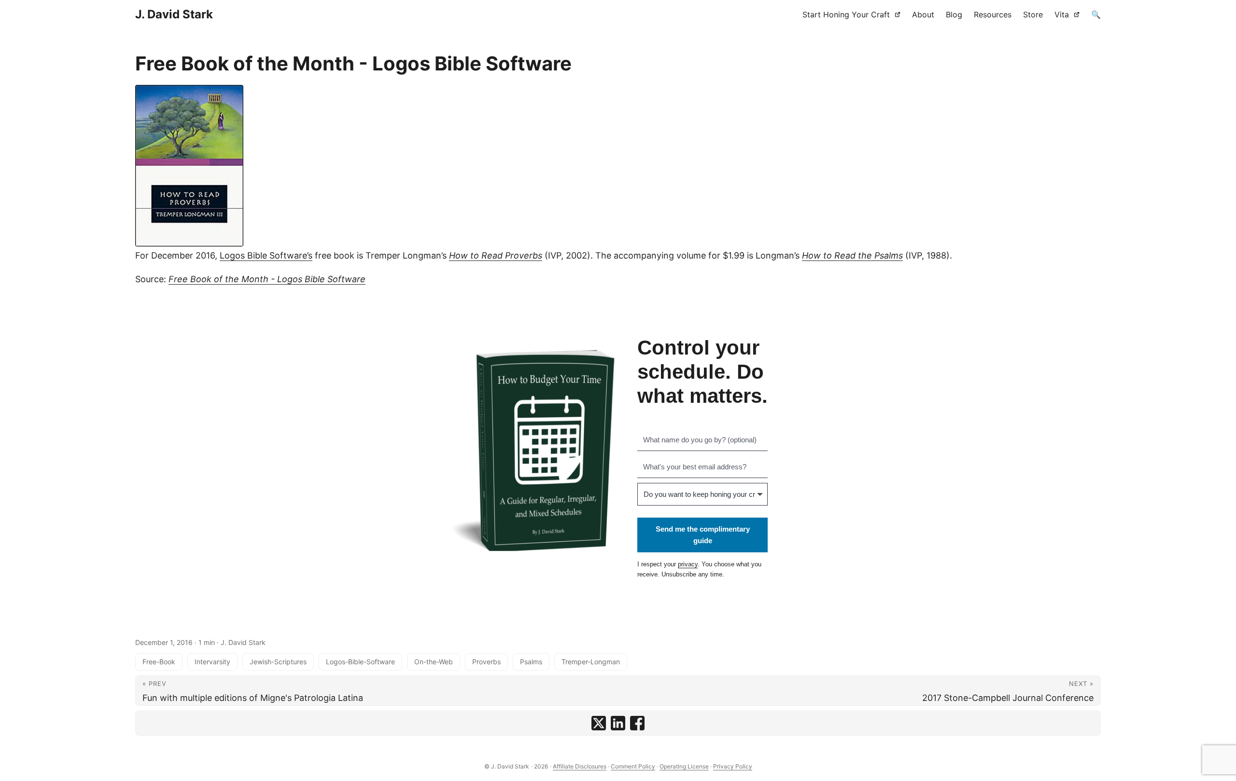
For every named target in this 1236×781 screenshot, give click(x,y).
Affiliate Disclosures (579, 766)
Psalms (531, 662)
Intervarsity (212, 662)
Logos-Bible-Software (360, 662)
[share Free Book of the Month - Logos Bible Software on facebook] (637, 723)
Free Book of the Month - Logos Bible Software (267, 279)
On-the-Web (433, 662)
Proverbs (486, 662)
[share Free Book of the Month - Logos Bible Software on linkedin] (618, 723)
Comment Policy (633, 766)
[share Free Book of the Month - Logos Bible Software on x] (598, 723)
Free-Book (158, 662)
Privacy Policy (732, 766)
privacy (688, 564)
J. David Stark (174, 14)
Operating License (684, 766)
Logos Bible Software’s (266, 255)
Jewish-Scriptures (278, 662)
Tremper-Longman (591, 662)
